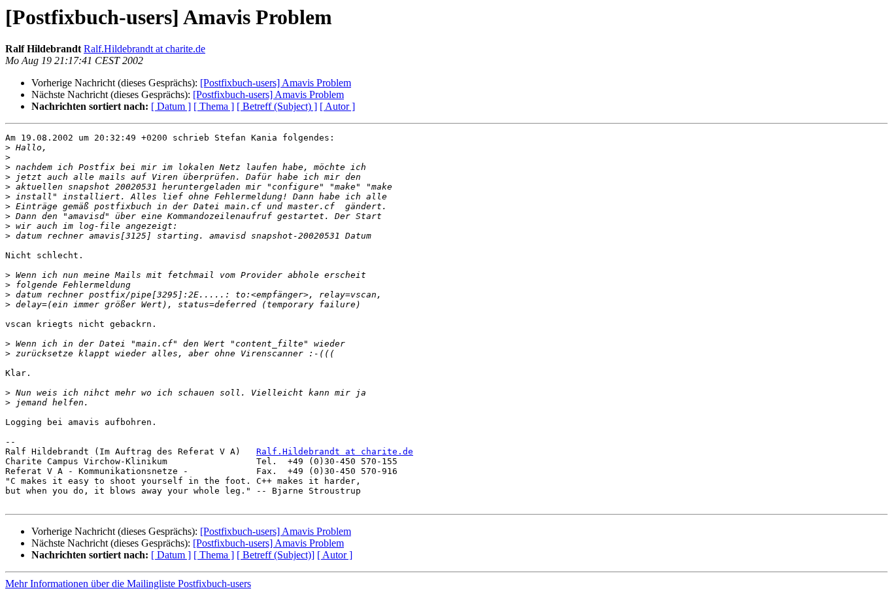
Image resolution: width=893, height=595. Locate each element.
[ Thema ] (214, 106)
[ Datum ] (171, 106)
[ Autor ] (337, 106)
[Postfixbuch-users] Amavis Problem (275, 82)
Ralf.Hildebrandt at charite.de (144, 48)
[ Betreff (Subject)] (275, 554)
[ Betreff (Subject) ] (277, 106)
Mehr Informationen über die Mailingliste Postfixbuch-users (128, 583)
